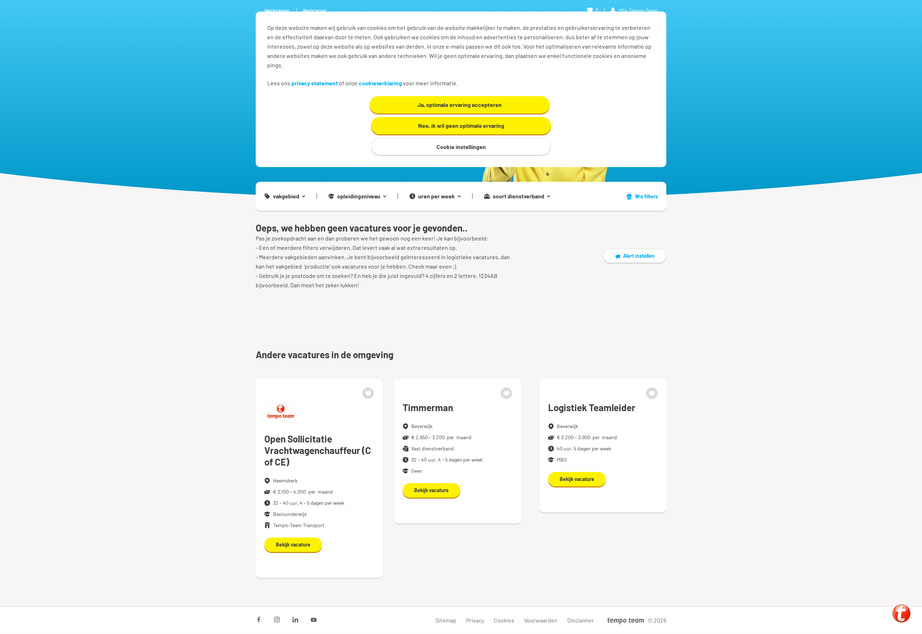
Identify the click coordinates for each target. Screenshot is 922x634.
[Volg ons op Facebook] (258, 619)
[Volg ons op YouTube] (314, 619)
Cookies (504, 620)
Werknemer (277, 10)
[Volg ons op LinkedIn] (295, 619)
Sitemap (445, 620)
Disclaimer (580, 620)
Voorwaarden (541, 620)
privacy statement (314, 83)
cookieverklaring (380, 83)
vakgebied (286, 196)
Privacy (475, 620)
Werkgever (315, 10)
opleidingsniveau (358, 196)
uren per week (436, 196)
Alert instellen (638, 256)
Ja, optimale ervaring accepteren (459, 104)
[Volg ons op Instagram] (277, 619)
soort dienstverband (518, 196)
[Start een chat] (901, 613)
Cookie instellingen (461, 146)
